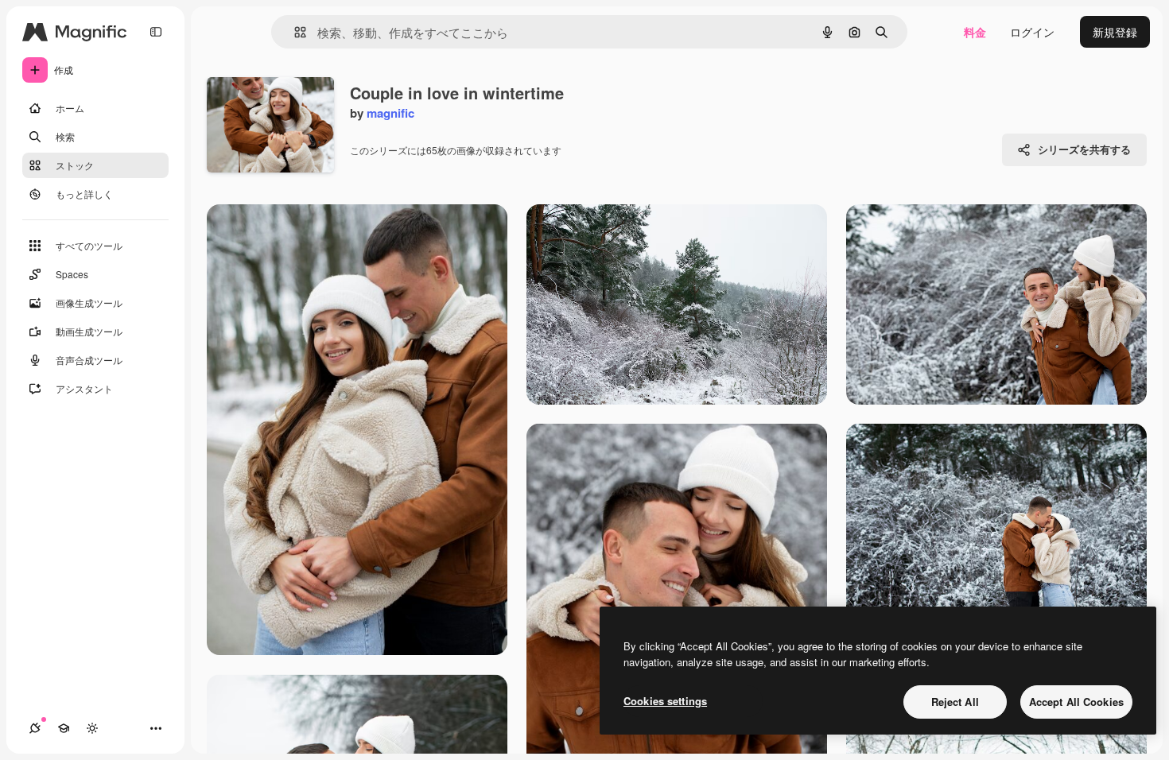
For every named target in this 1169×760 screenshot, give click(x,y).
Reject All (955, 701)
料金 (975, 32)
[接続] (35, 728)
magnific (390, 113)
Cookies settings (665, 700)
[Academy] (63, 728)
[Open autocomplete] (294, 32)
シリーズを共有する (1084, 149)
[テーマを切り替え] (92, 728)
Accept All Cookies (1076, 701)
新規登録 (1115, 32)
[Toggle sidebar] (156, 32)
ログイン (1032, 32)
